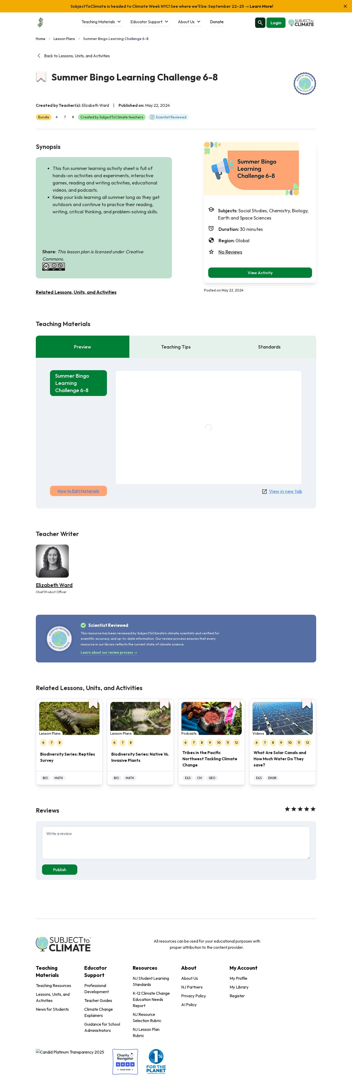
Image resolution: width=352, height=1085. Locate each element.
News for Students (52, 1009)
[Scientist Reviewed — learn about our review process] (305, 83)
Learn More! (261, 6)
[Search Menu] (260, 23)
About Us (189, 978)
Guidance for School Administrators (102, 1027)
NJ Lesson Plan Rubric (146, 1032)
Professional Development (96, 988)
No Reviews (230, 252)
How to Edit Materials (78, 490)
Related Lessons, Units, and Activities (76, 292)
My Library (239, 987)
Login (276, 22)
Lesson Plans (64, 38)
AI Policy (189, 1004)
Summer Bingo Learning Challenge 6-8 (72, 383)
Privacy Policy (193, 995)
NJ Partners (192, 987)
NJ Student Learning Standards (151, 981)
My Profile (238, 978)
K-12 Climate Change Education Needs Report (151, 999)
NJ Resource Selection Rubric (147, 1017)
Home (40, 38)
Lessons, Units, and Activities (53, 997)
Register (237, 995)
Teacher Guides (98, 1000)
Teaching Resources (53, 985)
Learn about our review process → (109, 652)
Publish (59, 869)
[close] (345, 6)
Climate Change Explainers (98, 1012)
